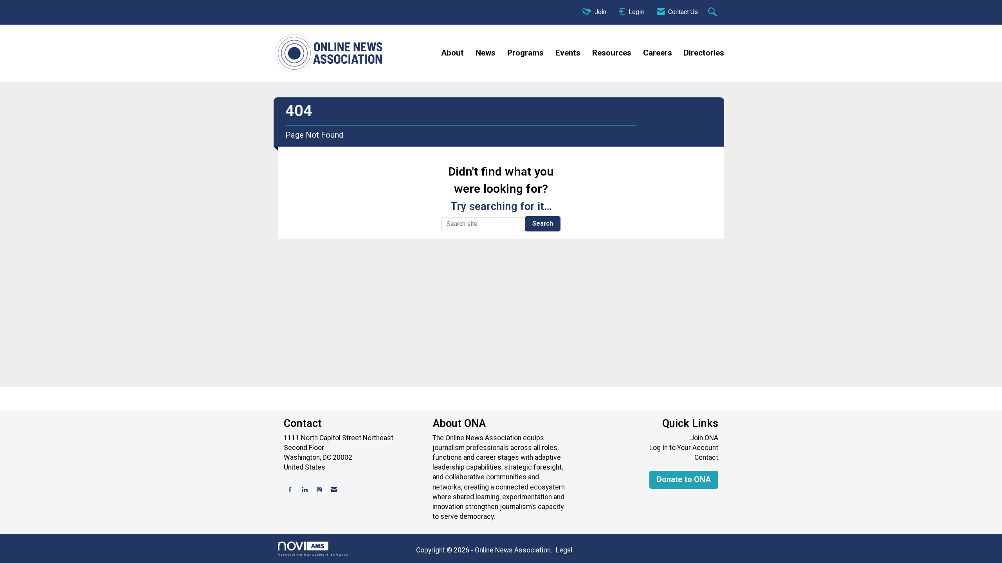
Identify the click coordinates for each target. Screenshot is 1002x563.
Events (567, 52)
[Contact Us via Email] (334, 490)
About (452, 52)
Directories (704, 52)
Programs (525, 52)
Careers (657, 52)
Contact (706, 457)
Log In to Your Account (683, 448)
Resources (611, 52)
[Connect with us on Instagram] (319, 490)
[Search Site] (713, 12)
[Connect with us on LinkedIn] (304, 490)
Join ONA (704, 438)
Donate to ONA (684, 479)
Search (542, 223)
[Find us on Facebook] (290, 490)
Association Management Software (313, 554)
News (486, 52)
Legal (564, 550)
